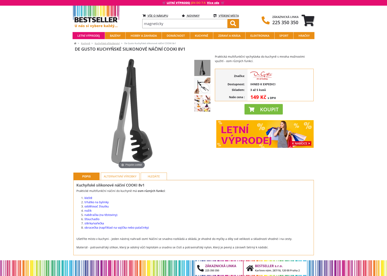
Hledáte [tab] (154, 176)
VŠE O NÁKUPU (157, 16)
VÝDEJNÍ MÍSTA (228, 16)
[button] (263, 109)
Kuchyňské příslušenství (107, 43)
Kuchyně (85, 43)
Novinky (193, 16)
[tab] (307, 20)
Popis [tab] (86, 176)
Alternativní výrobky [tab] (120, 176)
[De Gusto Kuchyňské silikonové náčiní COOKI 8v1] (202, 68)
